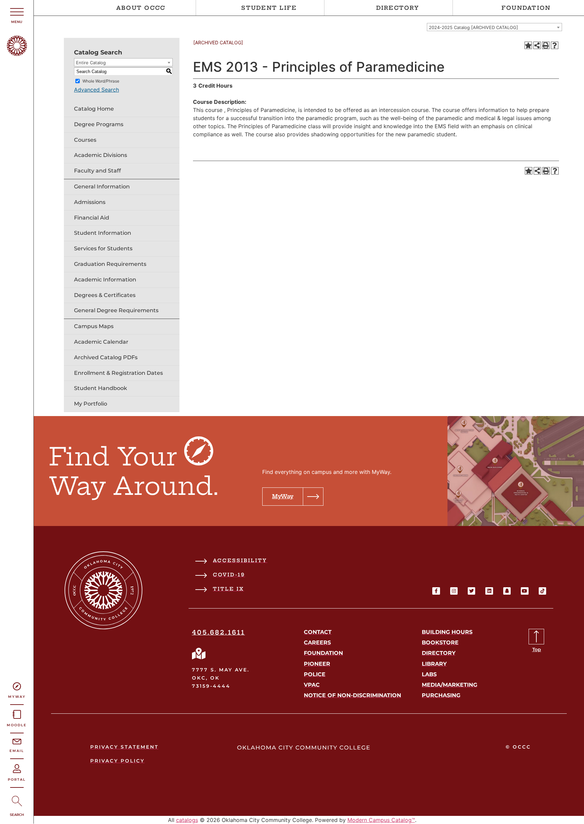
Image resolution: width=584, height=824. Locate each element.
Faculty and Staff (97, 170)
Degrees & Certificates (105, 295)
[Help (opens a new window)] (554, 45)
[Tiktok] (542, 591)
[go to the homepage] (17, 54)
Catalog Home (94, 109)
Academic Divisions (100, 155)
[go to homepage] (104, 627)
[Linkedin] (489, 591)
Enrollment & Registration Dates (118, 373)
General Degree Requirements (116, 310)
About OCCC (141, 7)
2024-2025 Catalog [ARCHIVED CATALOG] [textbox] (473, 27)
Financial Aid (91, 217)
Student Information (102, 233)
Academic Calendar (101, 342)
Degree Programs (98, 124)
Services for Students (103, 248)
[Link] (198, 653)
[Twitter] (471, 591)
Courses (85, 140)
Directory (397, 7)
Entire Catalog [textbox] (91, 62)
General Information (102, 186)
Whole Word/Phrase (100, 81)
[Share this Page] (537, 45)
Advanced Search (96, 89)
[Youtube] (524, 591)
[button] (292, 496)
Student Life (269, 7)
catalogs (187, 820)
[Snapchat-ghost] (507, 591)
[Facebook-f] (436, 591)
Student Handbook (100, 388)
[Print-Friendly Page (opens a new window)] (546, 45)
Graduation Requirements (110, 264)
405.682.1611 (218, 632)
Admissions (89, 202)
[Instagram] (454, 591)
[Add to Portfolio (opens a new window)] (528, 45)
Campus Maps (94, 326)
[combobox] (494, 27)
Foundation (526, 7)
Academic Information (105, 279)
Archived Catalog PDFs (106, 357)
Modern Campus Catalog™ (381, 820)
